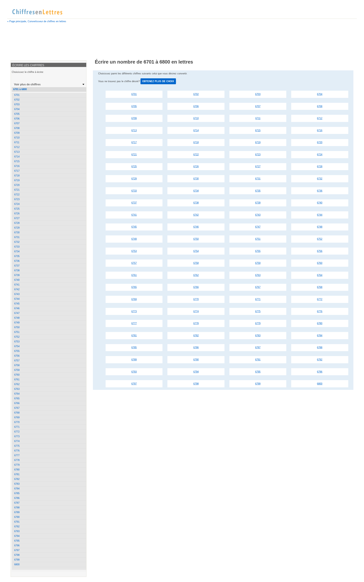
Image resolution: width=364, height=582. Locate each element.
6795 (257, 371)
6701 (134, 94)
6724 (319, 154)
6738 (196, 202)
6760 (319, 263)
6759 (257, 263)
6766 (196, 287)
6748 (319, 226)
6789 (134, 359)
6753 (134, 251)
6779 (257, 323)
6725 (134, 166)
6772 (319, 299)
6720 (319, 142)
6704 (319, 94)
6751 (257, 239)
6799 (257, 383)
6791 (257, 359)
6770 (196, 299)
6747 (257, 226)
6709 (134, 118)
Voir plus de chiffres (27, 84)
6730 (196, 178)
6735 (257, 190)
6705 (134, 106)
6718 (196, 142)
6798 (196, 383)
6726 (196, 166)
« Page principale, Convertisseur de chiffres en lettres (36, 21)
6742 (196, 214)
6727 (257, 166)
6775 (257, 311)
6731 (257, 178)
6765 (134, 287)
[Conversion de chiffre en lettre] (37, 12)
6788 (319, 347)
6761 (134, 275)
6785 (134, 347)
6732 (319, 178)
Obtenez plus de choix (158, 81)
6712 (319, 118)
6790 (196, 359)
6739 (257, 202)
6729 (134, 178)
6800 (319, 383)
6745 (134, 226)
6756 (319, 251)
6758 (196, 263)
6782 (196, 335)
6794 (196, 371)
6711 (257, 118)
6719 (257, 142)
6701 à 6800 (20, 89)
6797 (134, 383)
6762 (196, 275)
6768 (319, 287)
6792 (319, 359)
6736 (319, 190)
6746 (196, 226)
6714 (196, 130)
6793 (134, 371)
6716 (319, 130)
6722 (196, 154)
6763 (257, 275)
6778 (196, 323)
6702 (196, 94)
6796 (319, 371)
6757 (134, 263)
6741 (134, 214)
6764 (319, 275)
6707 (257, 106)
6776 (319, 311)
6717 (134, 142)
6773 (134, 311)
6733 (134, 190)
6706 (196, 106)
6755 (257, 251)
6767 (257, 287)
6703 (257, 94)
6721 (134, 154)
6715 (257, 130)
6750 (196, 239)
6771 (257, 299)
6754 (196, 251)
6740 (319, 202)
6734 (196, 190)
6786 (196, 347)
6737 (134, 202)
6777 (134, 323)
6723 (257, 154)
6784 (319, 335)
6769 (134, 299)
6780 (319, 323)
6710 (196, 118)
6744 (319, 214)
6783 (257, 335)
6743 (257, 214)
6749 (134, 239)
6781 (134, 335)
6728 (319, 166)
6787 (257, 347)
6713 (134, 130)
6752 (319, 239)
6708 (319, 106)
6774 (196, 311)
